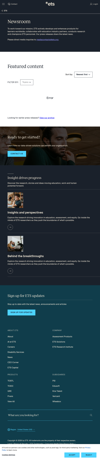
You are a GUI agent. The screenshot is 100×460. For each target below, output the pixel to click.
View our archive (47, 118)
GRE (10, 391)
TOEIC (10, 386)
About (10, 336)
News (10, 357)
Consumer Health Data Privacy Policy (59, 444)
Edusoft (56, 386)
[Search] (91, 415)
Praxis (10, 396)
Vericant (56, 396)
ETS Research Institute (62, 347)
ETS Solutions (58, 342)
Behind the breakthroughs (26, 256)
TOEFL (11, 381)
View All (11, 401)
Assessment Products (62, 336)
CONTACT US (17, 154)
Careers (11, 347)
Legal (10, 444)
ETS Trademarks (36, 444)
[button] (30, 82)
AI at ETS (12, 342)
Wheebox (56, 401)
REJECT (89, 455)
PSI (53, 381)
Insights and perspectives (25, 212)
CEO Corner (13, 362)
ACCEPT (72, 455)
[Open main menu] (3, 4)
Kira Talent (57, 391)
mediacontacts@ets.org (47, 39)
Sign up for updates (21, 312)
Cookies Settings (8, 455)
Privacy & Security (21, 444)
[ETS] (50, 4)
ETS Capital (13, 367)
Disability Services (16, 352)
